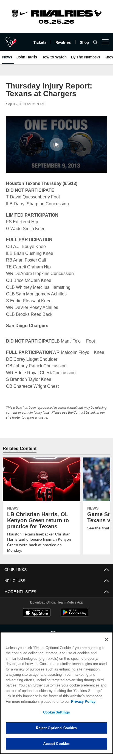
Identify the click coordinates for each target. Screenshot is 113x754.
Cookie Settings (56, 712)
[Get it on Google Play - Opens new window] (74, 615)
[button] (56, 144)
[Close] (106, 640)
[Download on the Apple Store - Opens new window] (37, 613)
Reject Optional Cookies (56, 728)
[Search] (95, 42)
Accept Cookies (56, 743)
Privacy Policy (36, 701)
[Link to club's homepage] (11, 39)
